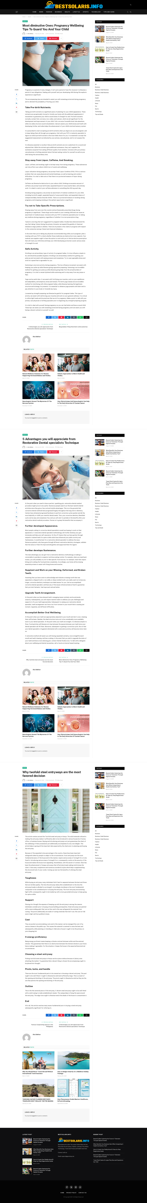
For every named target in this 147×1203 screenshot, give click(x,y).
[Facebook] (16, 94)
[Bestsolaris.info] (73, 4)
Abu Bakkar (30, 33)
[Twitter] (16, 98)
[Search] (130, 5)
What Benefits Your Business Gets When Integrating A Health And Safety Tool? (114, 38)
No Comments (50, 33)
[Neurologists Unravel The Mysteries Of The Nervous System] (38, 390)
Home (34, 12)
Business (58, 12)
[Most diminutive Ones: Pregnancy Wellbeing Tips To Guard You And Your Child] (55, 64)
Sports (86, 12)
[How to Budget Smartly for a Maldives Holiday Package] (73, 1060)
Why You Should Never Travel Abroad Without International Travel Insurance (37, 1072)
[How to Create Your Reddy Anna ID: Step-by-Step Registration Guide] (99, 49)
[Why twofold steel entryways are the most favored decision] (55, 811)
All (96, 84)
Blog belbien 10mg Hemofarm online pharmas (73, 326)
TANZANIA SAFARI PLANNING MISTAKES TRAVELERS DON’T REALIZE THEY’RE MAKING (37, 1100)
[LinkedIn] (16, 103)
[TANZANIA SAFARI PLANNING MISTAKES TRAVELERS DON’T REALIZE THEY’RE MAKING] (38, 1088)
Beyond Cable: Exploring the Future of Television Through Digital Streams (114, 28)
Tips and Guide (109, 12)
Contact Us (83, 1192)
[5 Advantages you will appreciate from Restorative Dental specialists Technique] (55, 477)
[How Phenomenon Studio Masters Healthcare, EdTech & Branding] (73, 1088)
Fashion (49, 12)
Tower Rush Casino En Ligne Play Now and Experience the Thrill (114, 69)
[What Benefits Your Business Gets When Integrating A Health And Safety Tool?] (99, 39)
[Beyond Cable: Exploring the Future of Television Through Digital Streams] (99, 29)
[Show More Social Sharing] (61, 38)
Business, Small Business (102, 90)
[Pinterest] (16, 107)
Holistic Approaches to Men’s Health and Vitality (71, 374)
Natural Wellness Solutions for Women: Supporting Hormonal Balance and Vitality (36, 374)
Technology (96, 12)
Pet (96, 106)
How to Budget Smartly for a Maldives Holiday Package (73, 1072)
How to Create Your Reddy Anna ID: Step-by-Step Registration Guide (115, 49)
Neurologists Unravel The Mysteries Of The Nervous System (37, 402)
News (41, 12)
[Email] (16, 112)
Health (67, 12)
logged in (34, 418)
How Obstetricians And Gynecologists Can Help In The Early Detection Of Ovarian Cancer (73, 402)
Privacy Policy (71, 1192)
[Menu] (17, 12)
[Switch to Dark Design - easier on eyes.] (128, 12)
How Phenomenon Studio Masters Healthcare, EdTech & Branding (73, 1100)
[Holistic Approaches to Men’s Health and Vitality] (73, 363)
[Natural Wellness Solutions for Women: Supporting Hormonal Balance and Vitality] (38, 363)
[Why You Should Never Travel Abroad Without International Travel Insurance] (38, 1060)
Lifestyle (76, 12)
